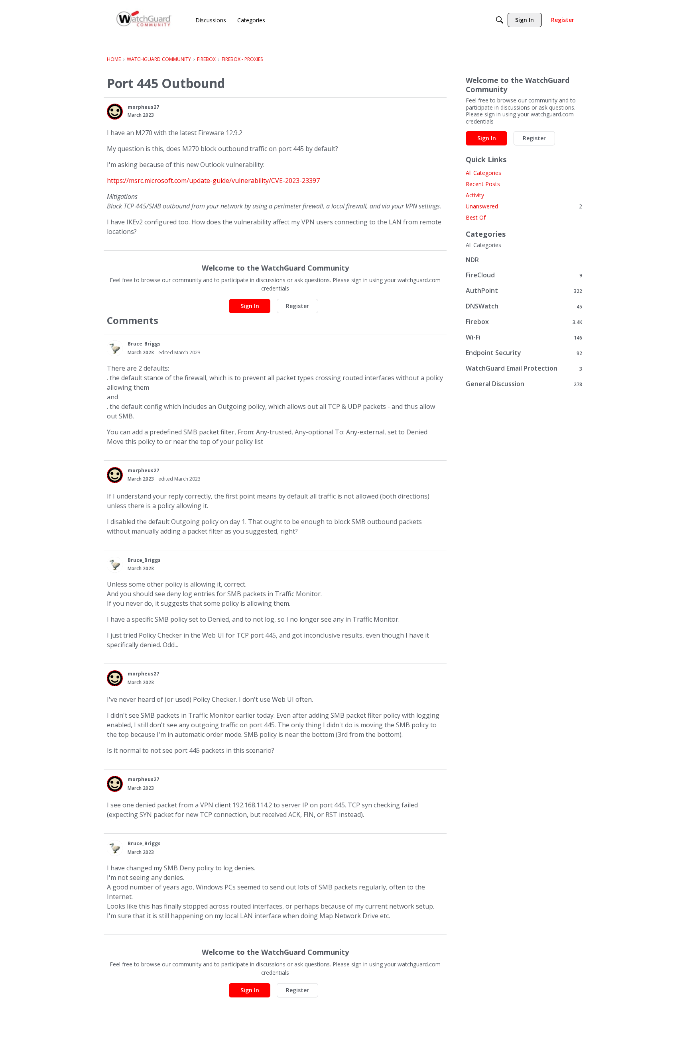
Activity (475, 195)
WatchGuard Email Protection (524, 368)
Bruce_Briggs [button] (144, 343)
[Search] (499, 20)
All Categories (483, 173)
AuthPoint (524, 291)
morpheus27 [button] (143, 107)
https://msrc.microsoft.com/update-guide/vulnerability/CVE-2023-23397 (213, 180)
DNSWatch (524, 306)
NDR (472, 260)
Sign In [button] (249, 306)
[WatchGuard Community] (144, 20)
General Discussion (524, 384)
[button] (115, 112)
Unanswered (524, 206)
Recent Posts (483, 184)
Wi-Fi (524, 337)
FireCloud (524, 275)
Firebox (524, 322)
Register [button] (297, 306)
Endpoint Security (524, 353)
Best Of (476, 217)
